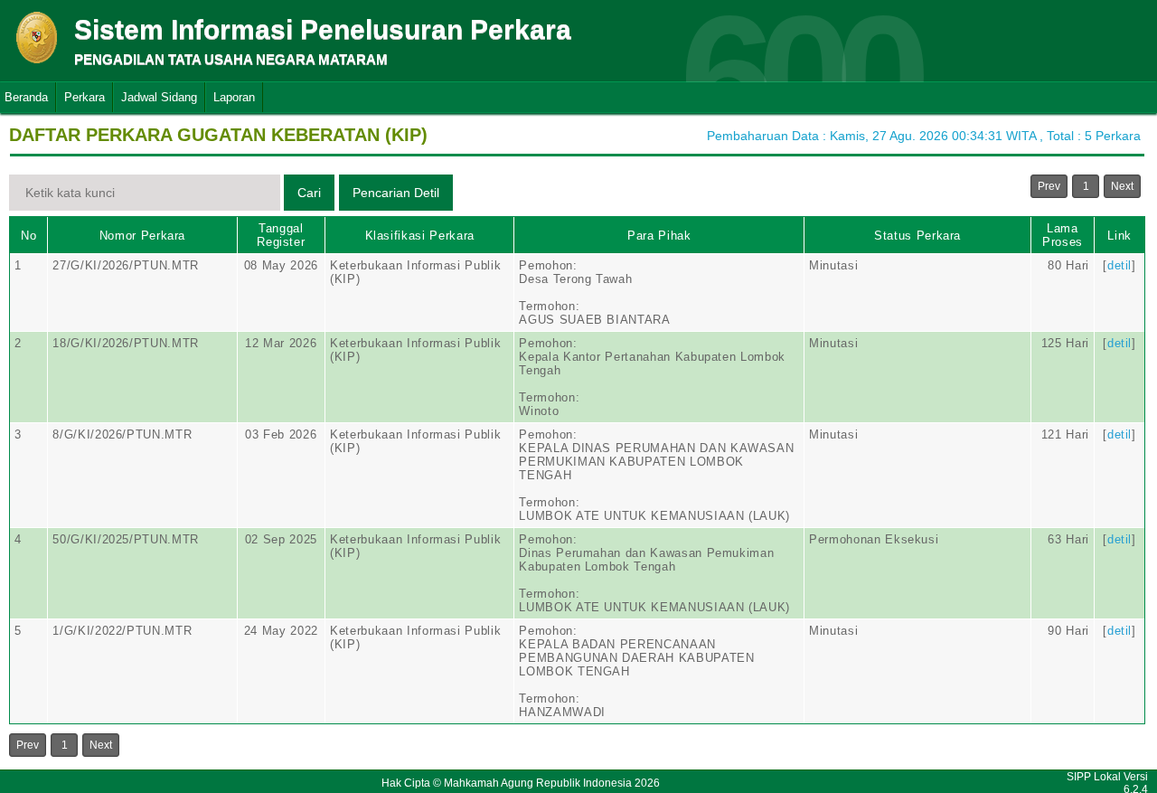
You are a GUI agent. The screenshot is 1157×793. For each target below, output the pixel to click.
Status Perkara (917, 235)
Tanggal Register (281, 235)
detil (1119, 265)
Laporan (234, 97)
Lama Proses (1062, 235)
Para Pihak (659, 235)
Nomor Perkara (142, 235)
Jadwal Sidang (159, 97)
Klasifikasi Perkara (420, 235)
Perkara (84, 97)
